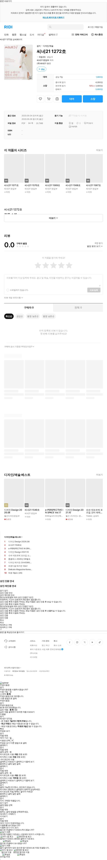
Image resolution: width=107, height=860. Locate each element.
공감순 (19, 316)
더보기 (99, 150)
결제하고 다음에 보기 (25, 762)
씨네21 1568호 (73, 185)
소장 (92, 98)
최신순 (9, 316)
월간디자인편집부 (12, 516)
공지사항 (11, 647)
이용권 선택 (5, 740)
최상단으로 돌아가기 (15, 632)
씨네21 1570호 (32, 185)
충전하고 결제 (6, 764)
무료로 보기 (5, 743)
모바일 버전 (5, 856)
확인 (2, 729)
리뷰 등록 (94, 290)
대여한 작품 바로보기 (26, 712)
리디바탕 (33, 657)
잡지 (39, 46)
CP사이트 (34, 653)
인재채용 (57, 649)
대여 (71, 98)
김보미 (96, 516)
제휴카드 (33, 645)
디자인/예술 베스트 (12, 537)
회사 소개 (57, 645)
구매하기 (12, 814)
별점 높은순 (33, 316)
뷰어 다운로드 (35, 649)
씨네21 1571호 (11, 185)
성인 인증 (4, 615)
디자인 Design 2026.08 (13, 511)
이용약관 (7, 671)
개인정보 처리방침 (18, 671)
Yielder (89, 516)
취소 (2, 620)
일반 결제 (16, 764)
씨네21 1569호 (52, 185)
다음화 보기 (5, 827)
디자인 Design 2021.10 (74, 511)
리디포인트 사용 (7, 759)
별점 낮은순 (48, 316)
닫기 (6, 803)
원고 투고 (45, 645)
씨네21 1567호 (93, 185)
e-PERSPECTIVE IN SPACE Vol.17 (54, 511)
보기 (2, 803)
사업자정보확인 (44, 671)
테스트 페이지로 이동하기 (53, 17)
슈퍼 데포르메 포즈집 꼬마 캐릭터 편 (94, 511)
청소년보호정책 (31, 671)
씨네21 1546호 (32, 510)
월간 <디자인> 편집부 (75, 516)
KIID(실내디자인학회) (54, 516)
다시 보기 (14, 827)
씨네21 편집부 (43, 60)
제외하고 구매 (6, 625)
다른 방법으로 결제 (9, 698)
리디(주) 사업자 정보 (12, 668)
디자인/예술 (48, 46)
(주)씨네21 (41, 63)
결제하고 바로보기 (8, 762)
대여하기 (4, 814)
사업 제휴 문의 (48, 649)
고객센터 (11, 641)
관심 (43, 69)
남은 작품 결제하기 (8, 712)
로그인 (95, 27)
